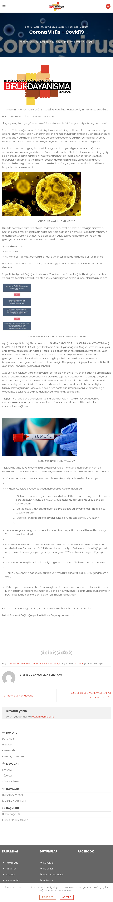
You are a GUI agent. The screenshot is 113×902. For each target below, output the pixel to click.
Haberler (73, 27)
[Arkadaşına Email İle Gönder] (59, 653)
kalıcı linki (79, 663)
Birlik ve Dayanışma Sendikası (64, 42)
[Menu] (4, 6)
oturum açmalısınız (43, 716)
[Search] (108, 6)
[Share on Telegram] (69, 653)
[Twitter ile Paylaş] (53, 653)
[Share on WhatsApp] (43, 653)
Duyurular (51, 27)
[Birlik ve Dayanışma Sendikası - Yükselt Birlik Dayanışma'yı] (56, 6)
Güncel (62, 27)
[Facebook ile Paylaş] (48, 653)
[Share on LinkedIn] (64, 653)
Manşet (84, 27)
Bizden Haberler (34, 27)
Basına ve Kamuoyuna (20, 695)
